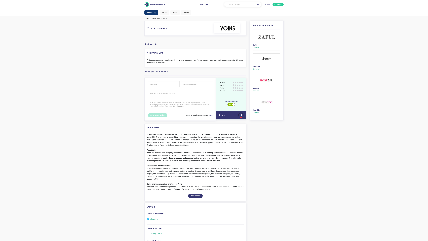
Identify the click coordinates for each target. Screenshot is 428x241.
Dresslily (256, 67)
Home (147, 18)
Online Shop (156, 18)
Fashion (161, 233)
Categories (203, 4)
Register (278, 4)
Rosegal (256, 88)
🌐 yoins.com (152, 219)
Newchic (256, 110)
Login (268, 4)
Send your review (157, 115)
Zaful (255, 45)
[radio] (233, 82)
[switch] (231, 104)
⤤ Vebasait (195, 196)
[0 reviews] (266, 38)
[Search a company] (258, 4)
